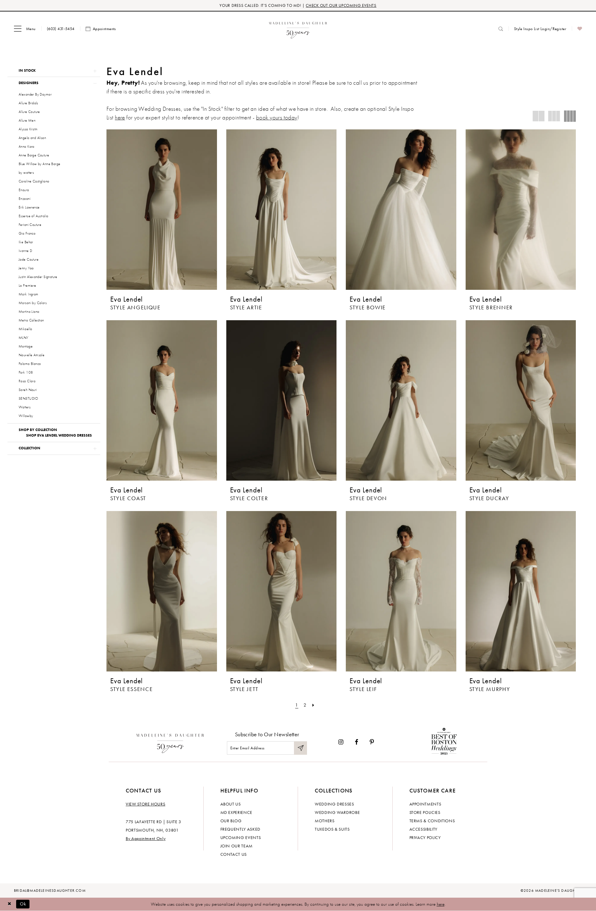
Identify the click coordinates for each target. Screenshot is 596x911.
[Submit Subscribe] (300, 748)
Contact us (233, 854)
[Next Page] (313, 705)
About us (230, 804)
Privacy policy (425, 837)
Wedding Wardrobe (337, 812)
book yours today (276, 117)
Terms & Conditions (432, 820)
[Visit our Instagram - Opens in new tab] (341, 742)
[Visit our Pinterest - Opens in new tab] (371, 742)
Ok (23, 904)
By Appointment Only (145, 838)
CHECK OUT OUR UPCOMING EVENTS (341, 5)
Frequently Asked (240, 829)
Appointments (425, 804)
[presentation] (161, 209)
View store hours (145, 804)
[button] (24, 29)
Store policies (424, 812)
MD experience (236, 812)
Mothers (325, 820)
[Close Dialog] (9, 904)
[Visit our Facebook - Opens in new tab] (356, 742)
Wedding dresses (334, 804)
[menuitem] (24, 29)
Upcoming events (240, 837)
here (120, 117)
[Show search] (500, 28)
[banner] (298, 28)
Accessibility (423, 829)
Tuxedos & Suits (332, 829)
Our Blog (231, 820)
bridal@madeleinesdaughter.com (50, 890)
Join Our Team (236, 846)
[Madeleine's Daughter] (170, 742)
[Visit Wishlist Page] (580, 28)
